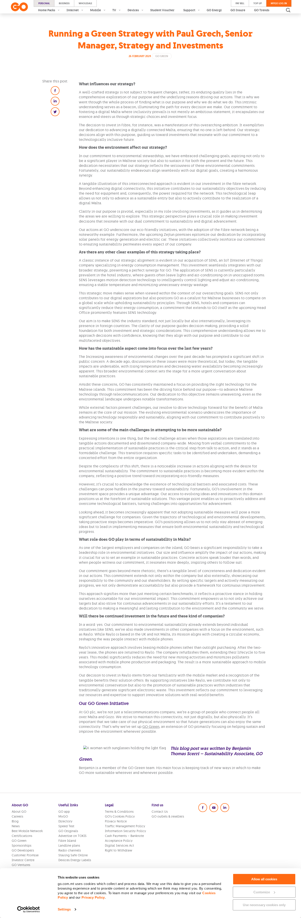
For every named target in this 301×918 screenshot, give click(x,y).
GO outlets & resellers (168, 816)
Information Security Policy (125, 831)
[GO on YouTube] (213, 807)
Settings (64, 909)
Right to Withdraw (118, 850)
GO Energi (214, 10)
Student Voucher (162, 10)
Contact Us (160, 812)
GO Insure (237, 10)
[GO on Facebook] (202, 807)
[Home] (19, 7)
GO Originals (68, 831)
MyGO (63, 816)
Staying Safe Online (73, 855)
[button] (55, 90)
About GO (19, 812)
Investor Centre (23, 860)
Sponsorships (21, 845)
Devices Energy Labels (74, 860)
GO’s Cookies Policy (120, 816)
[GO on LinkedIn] (224, 807)
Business (64, 3)
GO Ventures (21, 865)
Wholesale (85, 3)
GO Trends (261, 10)
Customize (261, 892)
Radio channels (69, 850)
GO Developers (23, 850)
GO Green (150, 726)
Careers (17, 816)
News (16, 826)
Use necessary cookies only (264, 905)
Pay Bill (240, 3)
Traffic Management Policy (125, 826)
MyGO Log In (279, 3)
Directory (65, 821)
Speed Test (66, 826)
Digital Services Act (119, 845)
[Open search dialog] (288, 10)
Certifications (22, 836)
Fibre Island (67, 841)
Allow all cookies (264, 879)
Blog (15, 821)
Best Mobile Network (27, 831)
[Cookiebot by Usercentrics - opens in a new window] (28, 909)
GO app (64, 812)
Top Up (257, 3)
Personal (44, 3)
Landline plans (69, 845)
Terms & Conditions (119, 812)
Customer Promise (25, 855)
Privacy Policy (93, 897)
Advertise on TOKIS (72, 836)
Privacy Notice (116, 821)
